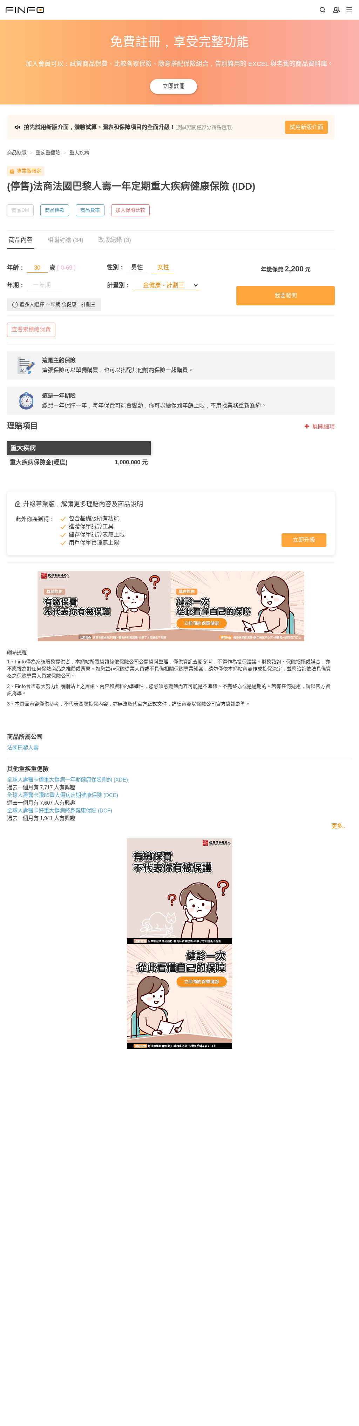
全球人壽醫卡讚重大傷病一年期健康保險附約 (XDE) (67, 780)
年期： (16, 285)
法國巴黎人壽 (23, 748)
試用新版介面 (306, 127)
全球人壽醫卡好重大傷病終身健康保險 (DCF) (59, 810)
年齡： (16, 267)
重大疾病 (79, 152)
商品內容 (21, 240)
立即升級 (304, 540)
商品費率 (90, 210)
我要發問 (286, 295)
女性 (163, 267)
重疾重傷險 (48, 152)
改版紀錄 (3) (114, 240)
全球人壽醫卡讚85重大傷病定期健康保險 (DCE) (62, 795)
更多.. (338, 826)
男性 (137, 267)
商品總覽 (17, 152)
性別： (116, 267)
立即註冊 (173, 86)
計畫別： (119, 285)
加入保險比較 (130, 210)
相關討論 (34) (65, 240)
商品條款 (55, 210)
